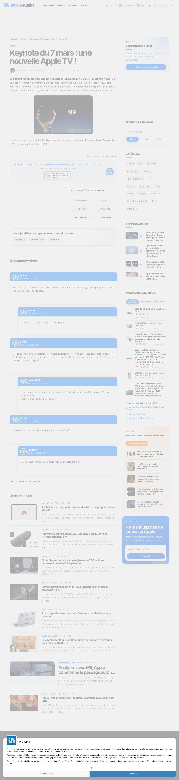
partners (20, 749)
